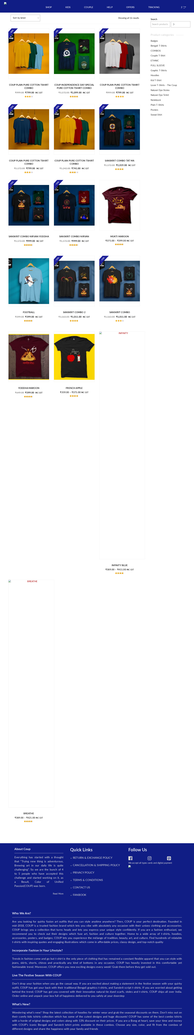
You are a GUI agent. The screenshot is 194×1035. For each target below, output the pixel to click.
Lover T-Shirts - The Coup (164, 85)
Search (154, 19)
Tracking (154, 7)
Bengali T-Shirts (159, 46)
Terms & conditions (88, 880)
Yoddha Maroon (28, 388)
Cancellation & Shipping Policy (96, 865)
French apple (74, 388)
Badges (154, 41)
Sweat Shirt (156, 115)
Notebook (156, 100)
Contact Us (81, 887)
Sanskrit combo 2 (74, 312)
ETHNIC (155, 61)
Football (29, 312)
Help (110, 7)
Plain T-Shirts (157, 105)
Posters (154, 110)
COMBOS (156, 51)
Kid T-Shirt (156, 80)
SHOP (49, 7)
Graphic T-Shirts (159, 70)
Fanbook (79, 895)
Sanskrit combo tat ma (119, 161)
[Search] (180, 24)
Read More (58, 894)
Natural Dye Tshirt (160, 95)
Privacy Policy (83, 872)
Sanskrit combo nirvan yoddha (29, 236)
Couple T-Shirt (158, 56)
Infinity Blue (120, 565)
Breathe (28, 813)
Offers (130, 7)
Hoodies (155, 75)
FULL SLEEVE (158, 65)
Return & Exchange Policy (92, 858)
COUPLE (88, 7)
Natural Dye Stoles (160, 90)
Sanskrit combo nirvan (74, 236)
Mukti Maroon (119, 236)
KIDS (68, 7)
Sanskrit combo (119, 312)
